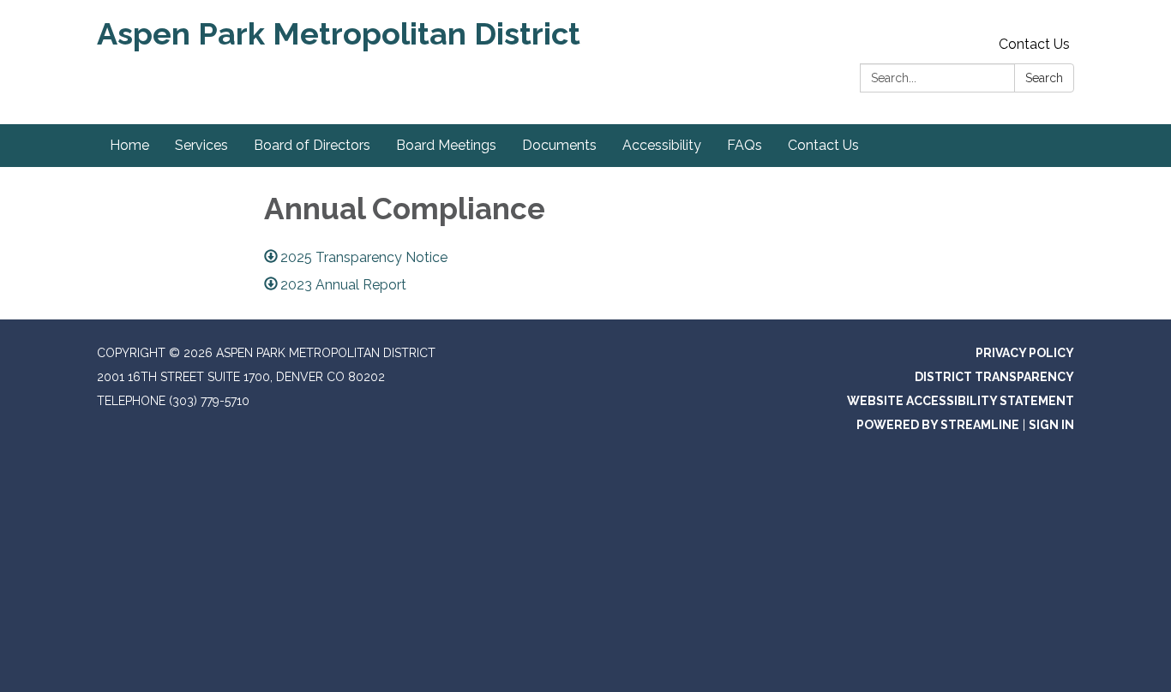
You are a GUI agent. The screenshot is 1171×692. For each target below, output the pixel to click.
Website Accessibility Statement (960, 401)
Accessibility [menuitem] (661, 145)
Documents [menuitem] (559, 145)
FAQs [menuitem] (744, 145)
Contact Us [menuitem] (823, 145)
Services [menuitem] (201, 145)
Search (1044, 78)
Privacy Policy (1025, 353)
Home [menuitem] (129, 145)
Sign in (1051, 425)
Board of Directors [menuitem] (312, 145)
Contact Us (1034, 44)
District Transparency (994, 377)
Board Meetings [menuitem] (446, 145)
